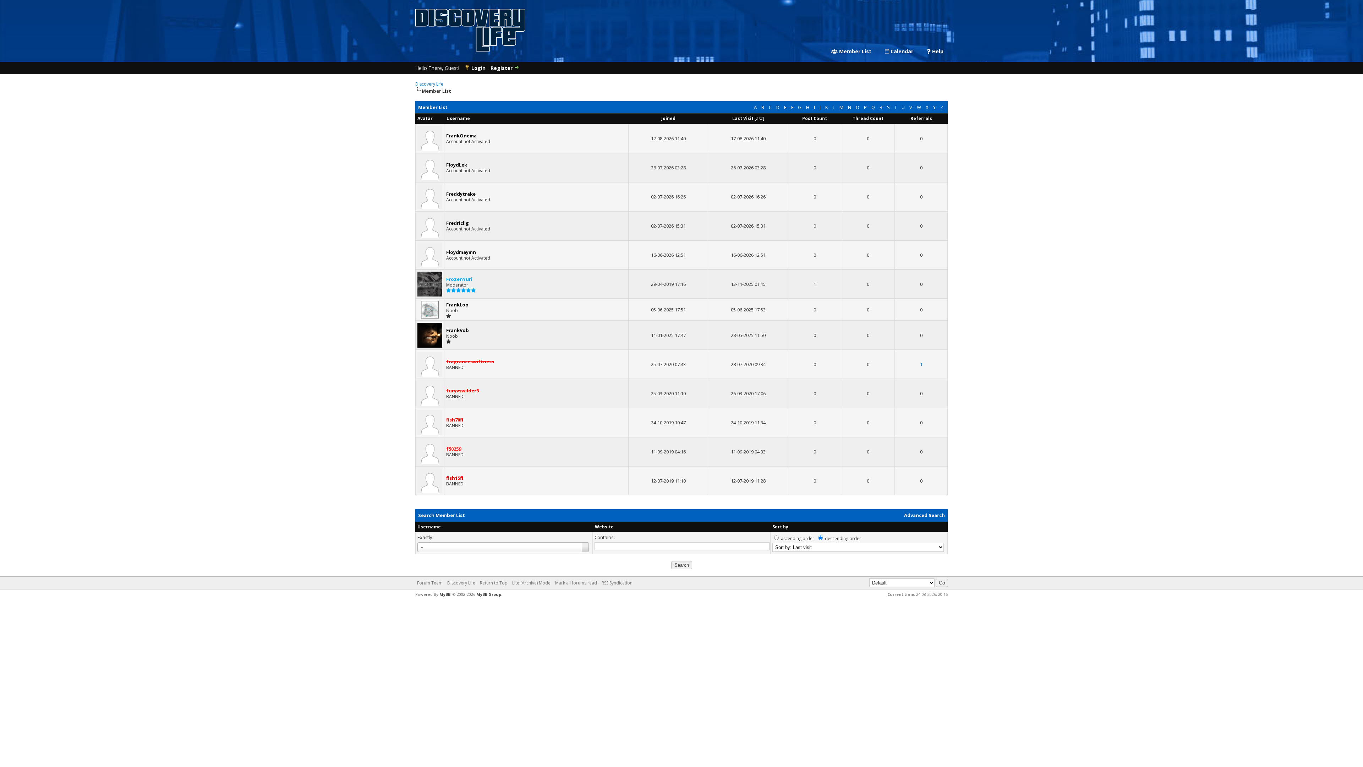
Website (604, 527)
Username (429, 527)
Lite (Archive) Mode (531, 583)
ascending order (797, 538)
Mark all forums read (576, 583)
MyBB (444, 594)
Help (937, 51)
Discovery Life (429, 84)
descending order (843, 538)
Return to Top (494, 583)
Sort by (780, 527)
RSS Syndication (617, 583)
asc (759, 118)
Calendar (901, 51)
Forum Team (430, 583)
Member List (854, 51)
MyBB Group (488, 594)
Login (478, 68)
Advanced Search (924, 515)
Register (502, 68)
